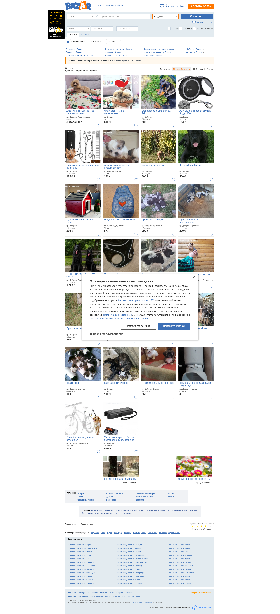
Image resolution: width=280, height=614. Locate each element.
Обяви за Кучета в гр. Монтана (179, 555)
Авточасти (130, 593)
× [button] (193, 277)
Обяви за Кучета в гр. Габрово (179, 583)
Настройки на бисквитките (104, 318)
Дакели (109, 497)
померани (163, 533)
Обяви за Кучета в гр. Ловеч (128, 569)
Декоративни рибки (112, 510)
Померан (80, 494)
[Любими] (162, 6)
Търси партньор (107, 513)
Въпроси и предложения (201, 593)
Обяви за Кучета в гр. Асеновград (81, 566)
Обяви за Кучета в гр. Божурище (130, 573)
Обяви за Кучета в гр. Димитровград (132, 562)
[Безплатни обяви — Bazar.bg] (78, 6)
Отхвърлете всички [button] (138, 326)
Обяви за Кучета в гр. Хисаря (80, 559)
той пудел (127, 533)
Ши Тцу (171, 494)
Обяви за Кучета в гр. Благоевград (131, 576)
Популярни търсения (131, 596)
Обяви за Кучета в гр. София (79, 545)
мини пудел (118, 533)
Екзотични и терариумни (155, 510)
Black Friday (83, 596)
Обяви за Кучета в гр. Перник (179, 562)
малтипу (136, 533)
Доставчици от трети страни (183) (136, 300)
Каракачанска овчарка (145, 494)
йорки (103, 533)
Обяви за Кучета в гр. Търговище (180, 573)
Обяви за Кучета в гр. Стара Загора (82, 548)
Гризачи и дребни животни (132, 510)
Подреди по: (165, 69)
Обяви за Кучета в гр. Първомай (130, 583)
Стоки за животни (189, 510)
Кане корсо (111, 500)
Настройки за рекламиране (117, 314)
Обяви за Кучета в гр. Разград (129, 566)
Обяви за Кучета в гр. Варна (178, 545)
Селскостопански (174, 510)
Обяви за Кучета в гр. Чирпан (80, 576)
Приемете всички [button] (174, 326)
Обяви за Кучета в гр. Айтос (128, 580)
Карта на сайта (96, 596)
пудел (109, 533)
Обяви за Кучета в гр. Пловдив (129, 545)
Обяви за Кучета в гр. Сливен (80, 552)
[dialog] (140, 307)
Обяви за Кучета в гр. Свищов (179, 569)
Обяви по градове (112, 596)
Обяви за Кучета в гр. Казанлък (179, 566)
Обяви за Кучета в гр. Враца (178, 580)
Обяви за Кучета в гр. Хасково (80, 555)
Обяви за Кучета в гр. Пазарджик (130, 555)
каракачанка (152, 533)
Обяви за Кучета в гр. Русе (178, 552)
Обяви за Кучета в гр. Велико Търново (133, 559)
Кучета (112, 41)
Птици (100, 510)
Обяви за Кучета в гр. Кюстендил (81, 573)
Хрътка (171, 497)
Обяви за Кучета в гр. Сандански (81, 569)
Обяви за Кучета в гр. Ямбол (129, 548)
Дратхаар (140, 500)
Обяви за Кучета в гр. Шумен (178, 559)
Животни (97, 41)
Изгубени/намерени (123, 513)
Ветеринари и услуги (90, 513)
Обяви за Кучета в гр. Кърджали (81, 562)
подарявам (95, 533)
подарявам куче (174, 533)
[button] (106, 334)
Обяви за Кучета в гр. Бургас (178, 548)
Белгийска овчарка (114, 494)
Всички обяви (79, 41)
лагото (143, 533)
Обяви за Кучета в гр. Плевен (129, 552)
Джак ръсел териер (144, 497)
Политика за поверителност (135, 318)
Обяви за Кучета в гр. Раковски (80, 580)
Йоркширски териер (85, 500)
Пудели (80, 497)
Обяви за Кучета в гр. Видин (178, 576)
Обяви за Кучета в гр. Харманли (81, 583)
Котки (93, 510)
